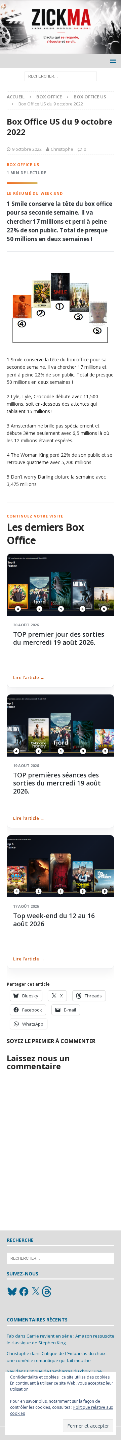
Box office (49, 97)
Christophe (62, 149)
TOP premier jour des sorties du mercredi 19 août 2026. (58, 638)
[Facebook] (23, 1291)
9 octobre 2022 (27, 149)
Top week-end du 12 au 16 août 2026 (54, 919)
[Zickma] (60, 50)
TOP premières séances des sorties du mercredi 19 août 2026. (57, 783)
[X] (35, 1291)
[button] (111, 60)
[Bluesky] (12, 1291)
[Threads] (47, 1291)
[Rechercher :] (61, 76)
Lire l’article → (28, 677)
